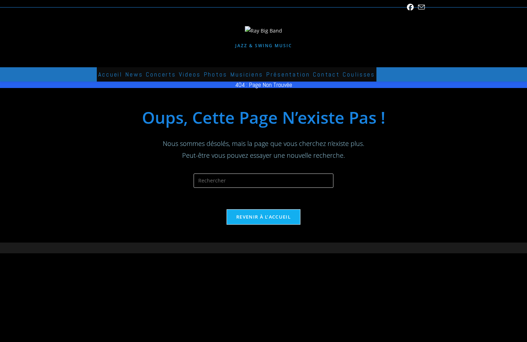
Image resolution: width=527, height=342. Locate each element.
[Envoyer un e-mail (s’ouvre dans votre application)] (420, 7)
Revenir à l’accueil (263, 217)
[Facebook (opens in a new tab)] (410, 7)
